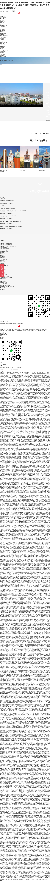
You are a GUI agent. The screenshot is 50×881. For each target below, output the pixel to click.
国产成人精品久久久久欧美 (21, 460)
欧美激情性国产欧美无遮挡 (11, 546)
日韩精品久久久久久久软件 (42, 447)
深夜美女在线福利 (29, 499)
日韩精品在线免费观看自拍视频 (36, 618)
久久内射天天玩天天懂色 (14, 486)
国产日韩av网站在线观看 (36, 504)
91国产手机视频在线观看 (14, 635)
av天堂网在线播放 (12, 499)
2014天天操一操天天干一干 (22, 535)
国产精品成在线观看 (34, 622)
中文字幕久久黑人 (24, 424)
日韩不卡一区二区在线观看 (24, 543)
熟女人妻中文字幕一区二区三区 (11, 470)
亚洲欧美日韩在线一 (10, 521)
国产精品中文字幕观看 (7, 434)
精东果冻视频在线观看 (26, 602)
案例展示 (2, 47)
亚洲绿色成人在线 (28, 379)
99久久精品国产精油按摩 (15, 501)
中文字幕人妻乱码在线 (43, 389)
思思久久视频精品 (25, 390)
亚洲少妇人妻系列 (25, 481)
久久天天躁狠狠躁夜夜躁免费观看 (36, 649)
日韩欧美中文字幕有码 (34, 645)
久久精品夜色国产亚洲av (23, 447)
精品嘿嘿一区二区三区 (43, 393)
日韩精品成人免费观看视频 (17, 601)
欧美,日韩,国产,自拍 (20, 581)
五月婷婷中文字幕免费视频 (31, 578)
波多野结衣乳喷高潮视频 (9, 514)
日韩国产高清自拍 (27, 644)
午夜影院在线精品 (25, 423)
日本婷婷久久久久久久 (23, 426)
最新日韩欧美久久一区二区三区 (43, 495)
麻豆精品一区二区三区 (14, 543)
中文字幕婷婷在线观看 (37, 409)
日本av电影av (15, 526)
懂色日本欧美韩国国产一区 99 (39, 572)
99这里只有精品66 (27, 682)
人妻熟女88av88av (34, 445)
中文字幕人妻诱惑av (32, 449)
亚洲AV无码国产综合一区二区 (38, 602)
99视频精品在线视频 (42, 628)
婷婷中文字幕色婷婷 (26, 640)
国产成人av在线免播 (42, 568)
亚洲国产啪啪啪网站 (7, 492)
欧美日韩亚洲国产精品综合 (11, 678)
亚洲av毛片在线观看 (24, 606)
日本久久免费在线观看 (23, 486)
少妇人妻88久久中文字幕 (8, 622)
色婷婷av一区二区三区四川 (24, 381)
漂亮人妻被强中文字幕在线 (22, 461)
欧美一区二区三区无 (20, 675)
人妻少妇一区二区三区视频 (32, 528)
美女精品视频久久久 (11, 619)
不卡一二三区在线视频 (22, 500)
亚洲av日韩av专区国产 (41, 462)
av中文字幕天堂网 (42, 528)
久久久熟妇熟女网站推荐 (17, 572)
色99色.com (16, 402)
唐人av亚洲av (41, 654)
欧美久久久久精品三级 (13, 407)
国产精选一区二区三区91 (14, 380)
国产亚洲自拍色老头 (29, 612)
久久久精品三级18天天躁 (19, 590)
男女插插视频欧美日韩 (25, 427)
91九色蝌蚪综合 (41, 397)
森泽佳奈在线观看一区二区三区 (38, 564)
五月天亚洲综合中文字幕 (14, 373)
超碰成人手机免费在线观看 (23, 539)
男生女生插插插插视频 (23, 422)
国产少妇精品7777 (22, 547)
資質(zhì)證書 (3, 54)
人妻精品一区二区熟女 (18, 573)
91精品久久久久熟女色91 (8, 431)
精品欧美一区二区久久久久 (41, 372)
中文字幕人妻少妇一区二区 (18, 534)
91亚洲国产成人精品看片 (15, 585)
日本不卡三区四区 (22, 470)
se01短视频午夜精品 (6, 683)
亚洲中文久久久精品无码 (10, 661)
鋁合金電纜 (2, 29)
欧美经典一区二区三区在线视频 (9, 578)
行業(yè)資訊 (2, 45)
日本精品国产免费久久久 (29, 567)
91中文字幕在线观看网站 (10, 474)
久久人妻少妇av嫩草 (14, 478)
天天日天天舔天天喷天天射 (43, 373)
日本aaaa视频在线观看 (24, 512)
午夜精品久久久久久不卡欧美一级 (8, 430)
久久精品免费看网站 (23, 507)
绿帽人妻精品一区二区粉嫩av (42, 632)
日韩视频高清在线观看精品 (17, 376)
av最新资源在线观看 (6, 631)
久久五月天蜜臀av (29, 518)
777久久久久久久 (16, 401)
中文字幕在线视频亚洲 (10, 410)
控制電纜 (2, 38)
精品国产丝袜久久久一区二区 (27, 672)
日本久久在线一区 (16, 655)
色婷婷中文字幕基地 (12, 663)
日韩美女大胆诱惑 (7, 591)
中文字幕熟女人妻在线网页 (32, 546)
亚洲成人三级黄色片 (43, 414)
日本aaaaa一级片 (8, 597)
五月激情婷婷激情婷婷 (6, 594)
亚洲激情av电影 (19, 661)
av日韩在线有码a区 (15, 422)
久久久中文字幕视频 (31, 505)
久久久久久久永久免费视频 (18, 648)
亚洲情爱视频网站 (35, 392)
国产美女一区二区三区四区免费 (38, 619)
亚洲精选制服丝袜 (14, 462)
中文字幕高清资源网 (5, 501)
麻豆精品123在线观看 (14, 615)
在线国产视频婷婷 (22, 526)
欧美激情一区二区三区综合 (38, 672)
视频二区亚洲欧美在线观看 (18, 595)
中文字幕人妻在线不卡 (12, 633)
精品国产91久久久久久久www (12, 577)
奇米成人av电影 (38, 558)
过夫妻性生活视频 (23, 528)
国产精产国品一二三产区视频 (17, 496)
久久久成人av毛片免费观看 (9, 607)
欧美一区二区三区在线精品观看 (13, 398)
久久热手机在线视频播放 (29, 435)
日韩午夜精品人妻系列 (42, 422)
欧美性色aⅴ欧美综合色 (34, 525)
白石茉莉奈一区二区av (19, 514)
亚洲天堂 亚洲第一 (16, 564)
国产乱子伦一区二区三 (44, 544)
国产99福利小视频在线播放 (35, 629)
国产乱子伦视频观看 (28, 385)
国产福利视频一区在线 (9, 610)
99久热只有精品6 (45, 655)
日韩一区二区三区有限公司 (39, 612)
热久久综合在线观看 (37, 432)
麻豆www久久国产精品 (37, 569)
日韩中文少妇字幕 (35, 487)
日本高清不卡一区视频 (14, 449)
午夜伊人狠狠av (40, 458)
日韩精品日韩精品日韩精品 (38, 398)
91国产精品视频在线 (42, 555)
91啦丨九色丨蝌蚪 (40, 537)
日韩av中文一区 (46, 439)
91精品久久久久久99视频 (12, 584)
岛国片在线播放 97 (39, 444)
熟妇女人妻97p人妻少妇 (37, 443)
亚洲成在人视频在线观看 (25, 380)
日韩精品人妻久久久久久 (11, 525)
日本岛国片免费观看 (44, 380)
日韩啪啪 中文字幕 (13, 497)
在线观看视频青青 (42, 428)
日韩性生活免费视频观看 (38, 565)
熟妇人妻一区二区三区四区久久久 (13, 672)
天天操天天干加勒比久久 (37, 642)
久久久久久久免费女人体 (12, 632)
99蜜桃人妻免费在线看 (28, 503)
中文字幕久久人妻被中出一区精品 (24, 497)
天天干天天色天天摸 (13, 551)
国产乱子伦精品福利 (20, 619)
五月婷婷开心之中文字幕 (14, 392)
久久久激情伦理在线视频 (37, 479)
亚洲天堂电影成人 (19, 623)
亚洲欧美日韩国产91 (14, 616)
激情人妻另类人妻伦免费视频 (13, 394)
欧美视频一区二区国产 (40, 505)
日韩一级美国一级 (42, 501)
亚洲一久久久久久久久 (34, 683)
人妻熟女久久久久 (28, 430)
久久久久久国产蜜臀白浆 (38, 453)
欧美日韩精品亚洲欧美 (40, 662)
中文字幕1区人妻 (41, 546)
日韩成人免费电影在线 (33, 401)
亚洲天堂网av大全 (28, 619)
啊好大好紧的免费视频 (37, 611)
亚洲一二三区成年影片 (37, 655)
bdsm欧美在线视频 (23, 478)
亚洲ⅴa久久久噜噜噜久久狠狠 (26, 665)
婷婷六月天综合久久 (30, 533)
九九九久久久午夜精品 (31, 633)
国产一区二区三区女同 (17, 400)
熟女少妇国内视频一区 (6, 439)
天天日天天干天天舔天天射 (39, 404)
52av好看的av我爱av (21, 608)
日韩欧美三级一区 (17, 423)
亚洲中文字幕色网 (31, 467)
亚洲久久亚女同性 (21, 411)
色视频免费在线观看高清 (38, 385)
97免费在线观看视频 (15, 482)
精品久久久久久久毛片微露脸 (18, 441)
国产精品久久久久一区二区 (33, 616)
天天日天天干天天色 (24, 475)
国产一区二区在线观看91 (44, 454)
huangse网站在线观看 (11, 581)
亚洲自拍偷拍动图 (38, 669)
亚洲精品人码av (27, 586)
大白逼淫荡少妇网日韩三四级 (43, 424)
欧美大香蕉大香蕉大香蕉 (27, 522)
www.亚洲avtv (19, 389)
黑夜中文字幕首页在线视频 (25, 392)
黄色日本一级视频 (32, 483)
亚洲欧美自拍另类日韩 (37, 511)
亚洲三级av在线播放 (16, 504)
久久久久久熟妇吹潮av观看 (30, 610)
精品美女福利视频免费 (43, 500)
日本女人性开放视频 (33, 424)
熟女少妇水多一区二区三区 (32, 500)
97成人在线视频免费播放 (24, 436)
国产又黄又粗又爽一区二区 (36, 550)
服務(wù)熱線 (2, 363)
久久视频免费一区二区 (30, 457)
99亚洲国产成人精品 (35, 427)
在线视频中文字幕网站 (40, 675)
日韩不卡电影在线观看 (16, 417)
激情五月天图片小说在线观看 (31, 484)
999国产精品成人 (39, 584)
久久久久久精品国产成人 (37, 594)
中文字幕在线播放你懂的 (36, 640)
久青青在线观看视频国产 (20, 666)
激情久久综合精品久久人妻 (10, 654)
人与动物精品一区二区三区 (36, 439)
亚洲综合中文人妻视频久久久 (37, 650)
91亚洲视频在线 (40, 633)
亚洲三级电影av (20, 541)
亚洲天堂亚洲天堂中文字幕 (15, 444)
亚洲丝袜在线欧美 (21, 383)
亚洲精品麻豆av (20, 552)
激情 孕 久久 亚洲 (38, 470)
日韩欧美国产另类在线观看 (10, 605)
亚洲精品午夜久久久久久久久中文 (16, 560)
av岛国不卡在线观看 (43, 473)
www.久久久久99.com (34, 394)
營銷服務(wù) (2, 46)
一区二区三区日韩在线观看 (36, 488)
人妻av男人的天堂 (34, 393)
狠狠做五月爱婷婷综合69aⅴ (37, 396)
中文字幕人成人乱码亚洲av (6, 424)
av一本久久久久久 (10, 627)
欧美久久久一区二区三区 (36, 599)
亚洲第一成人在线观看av (35, 563)
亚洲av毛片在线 (30, 410)
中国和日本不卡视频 (36, 388)
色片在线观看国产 (24, 483)
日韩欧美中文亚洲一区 (11, 638)
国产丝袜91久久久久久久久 (27, 434)
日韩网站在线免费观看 (19, 464)
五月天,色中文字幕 (5, 497)
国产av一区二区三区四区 (26, 439)
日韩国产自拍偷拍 (25, 591)
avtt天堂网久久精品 (34, 654)
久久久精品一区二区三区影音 (35, 423)
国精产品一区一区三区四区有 (15, 405)
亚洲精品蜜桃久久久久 (31, 458)
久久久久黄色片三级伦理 (32, 407)
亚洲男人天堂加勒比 (20, 385)
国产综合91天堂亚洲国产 (17, 561)
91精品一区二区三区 (27, 397)
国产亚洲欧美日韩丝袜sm (10, 623)
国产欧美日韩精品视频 (14, 396)
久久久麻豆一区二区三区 (17, 652)
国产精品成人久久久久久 (36, 406)
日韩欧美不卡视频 (18, 555)
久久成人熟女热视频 (37, 661)
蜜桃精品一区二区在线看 (16, 469)
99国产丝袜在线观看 (4, 513)
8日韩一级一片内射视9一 (21, 450)
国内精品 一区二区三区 (22, 387)
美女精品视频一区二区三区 (17, 443)
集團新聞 (2, 43)
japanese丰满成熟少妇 (30, 411)
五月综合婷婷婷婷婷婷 (4, 511)
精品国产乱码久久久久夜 (42, 658)
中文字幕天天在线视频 (33, 524)
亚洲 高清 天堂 (33, 419)
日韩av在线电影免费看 (22, 667)
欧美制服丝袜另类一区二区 (33, 473)
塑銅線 (1, 41)
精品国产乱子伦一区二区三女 (6, 481)
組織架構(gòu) (3, 22)
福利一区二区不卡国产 (12, 387)
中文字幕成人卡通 (3, 415)
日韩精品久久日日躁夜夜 (15, 440)
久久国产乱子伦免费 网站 (13, 636)
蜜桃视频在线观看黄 (41, 607)
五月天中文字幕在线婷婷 (15, 473)
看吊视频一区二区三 (46, 558)
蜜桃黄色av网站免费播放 (20, 670)
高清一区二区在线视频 (20, 607)
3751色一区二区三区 (27, 582)
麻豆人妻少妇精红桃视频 (18, 503)
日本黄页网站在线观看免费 (17, 494)
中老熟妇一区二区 (23, 473)
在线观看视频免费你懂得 (6, 393)
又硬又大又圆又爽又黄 (21, 578)
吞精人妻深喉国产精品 (34, 469)
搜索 (14, 11)
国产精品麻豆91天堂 (15, 420)
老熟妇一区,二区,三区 (16, 662)
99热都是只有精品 (26, 393)
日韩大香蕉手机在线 (41, 678)
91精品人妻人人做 (15, 428)
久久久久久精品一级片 (32, 507)
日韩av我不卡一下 (43, 469)
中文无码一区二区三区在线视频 (42, 576)
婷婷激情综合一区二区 (28, 620)
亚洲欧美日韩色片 (5, 457)
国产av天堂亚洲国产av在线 (29, 471)
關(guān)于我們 (3, 17)
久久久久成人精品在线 (37, 379)
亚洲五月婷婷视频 (10, 666)
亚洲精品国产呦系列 (9, 569)
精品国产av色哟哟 (15, 492)
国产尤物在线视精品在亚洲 (37, 679)
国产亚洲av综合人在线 (24, 529)
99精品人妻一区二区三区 (44, 464)
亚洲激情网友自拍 (46, 534)
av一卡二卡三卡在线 (7, 504)
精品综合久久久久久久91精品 (12, 509)
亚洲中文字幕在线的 (5, 414)
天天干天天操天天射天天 (29, 598)
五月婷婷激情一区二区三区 (6, 648)
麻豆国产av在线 (38, 491)
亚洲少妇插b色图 (7, 417)
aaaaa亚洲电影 (27, 575)
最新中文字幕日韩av (29, 542)
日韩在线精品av (16, 665)
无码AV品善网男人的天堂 (32, 452)
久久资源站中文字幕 (21, 612)
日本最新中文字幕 (14, 426)
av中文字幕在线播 (31, 478)
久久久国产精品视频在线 (35, 520)
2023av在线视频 (11, 642)
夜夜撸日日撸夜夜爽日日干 (14, 669)
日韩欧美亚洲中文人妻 (14, 512)
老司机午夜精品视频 (15, 645)
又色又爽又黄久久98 (21, 457)
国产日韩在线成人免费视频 (18, 484)
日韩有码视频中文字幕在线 (5, 381)
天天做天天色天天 (8, 490)
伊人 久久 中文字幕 (36, 405)
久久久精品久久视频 (39, 450)
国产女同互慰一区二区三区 (36, 548)
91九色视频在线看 (23, 635)
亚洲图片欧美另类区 (19, 642)
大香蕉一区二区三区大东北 (30, 607)
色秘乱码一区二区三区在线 (26, 384)
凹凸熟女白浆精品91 (44, 551)
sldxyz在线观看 (26, 601)
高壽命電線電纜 (3, 37)
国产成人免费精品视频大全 (19, 571)
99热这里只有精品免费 (24, 402)
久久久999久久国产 (34, 428)
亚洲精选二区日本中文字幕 (14, 618)
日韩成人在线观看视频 (44, 400)
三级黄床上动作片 (17, 448)
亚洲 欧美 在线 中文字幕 (19, 379)
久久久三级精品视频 (37, 590)
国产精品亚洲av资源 (35, 375)
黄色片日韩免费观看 (45, 418)
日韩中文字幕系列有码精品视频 (15, 640)
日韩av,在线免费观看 (6, 682)
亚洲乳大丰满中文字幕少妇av (43, 571)
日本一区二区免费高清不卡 (26, 417)
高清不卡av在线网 (39, 508)
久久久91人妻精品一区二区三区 (32, 593)
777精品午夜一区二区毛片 (25, 482)
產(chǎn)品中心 (3, 24)
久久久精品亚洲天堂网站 (44, 381)
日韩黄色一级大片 (23, 603)
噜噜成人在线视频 (40, 415)
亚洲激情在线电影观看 (45, 665)
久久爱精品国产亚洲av (34, 454)
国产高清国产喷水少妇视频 (15, 414)
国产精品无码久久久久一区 (24, 445)
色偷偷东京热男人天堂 (39, 496)
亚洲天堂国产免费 (12, 611)
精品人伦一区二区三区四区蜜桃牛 (37, 390)
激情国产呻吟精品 (6, 667)
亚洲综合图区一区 (24, 585)
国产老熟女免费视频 (11, 637)
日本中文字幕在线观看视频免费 (9, 612)
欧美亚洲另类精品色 (18, 377)
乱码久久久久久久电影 (19, 567)
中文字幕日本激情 (15, 529)
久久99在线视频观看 (15, 683)
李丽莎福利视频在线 (19, 586)
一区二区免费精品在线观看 (36, 517)
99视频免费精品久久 (30, 470)
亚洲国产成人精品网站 (32, 535)
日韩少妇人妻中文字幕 (7, 400)
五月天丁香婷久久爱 (33, 422)
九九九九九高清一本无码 (28, 561)
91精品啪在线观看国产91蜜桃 (7, 448)
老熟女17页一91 (24, 495)
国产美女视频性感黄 (36, 430)
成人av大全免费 (23, 458)
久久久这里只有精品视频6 (35, 601)
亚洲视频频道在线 (5, 635)
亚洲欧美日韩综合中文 (12, 508)
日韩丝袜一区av (5, 618)
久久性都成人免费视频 (16, 591)
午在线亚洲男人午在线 (14, 511)
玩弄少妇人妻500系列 (44, 645)
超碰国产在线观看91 (21, 518)
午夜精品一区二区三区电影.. (12, 524)
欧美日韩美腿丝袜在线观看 (37, 440)
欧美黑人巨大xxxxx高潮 (5, 491)
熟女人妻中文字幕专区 (19, 598)
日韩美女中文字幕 (40, 580)
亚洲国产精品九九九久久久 (35, 481)
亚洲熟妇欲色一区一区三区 (18, 404)
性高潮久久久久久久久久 (40, 411)
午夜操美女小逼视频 (7, 494)
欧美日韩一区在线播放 (17, 550)
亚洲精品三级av (38, 413)
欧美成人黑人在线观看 (28, 404)
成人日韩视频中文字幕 (33, 373)
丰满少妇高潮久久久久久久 (40, 598)
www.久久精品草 (43, 530)
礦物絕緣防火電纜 (3, 25)
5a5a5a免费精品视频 (23, 449)
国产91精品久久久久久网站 (44, 441)
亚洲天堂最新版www (25, 469)
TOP (1, 365)
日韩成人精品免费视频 (36, 384)
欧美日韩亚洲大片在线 (40, 680)
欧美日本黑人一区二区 (36, 682)
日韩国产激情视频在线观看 (31, 571)
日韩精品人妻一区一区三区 (30, 675)
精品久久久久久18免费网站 (18, 490)
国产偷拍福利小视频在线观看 (16, 538)
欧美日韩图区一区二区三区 (29, 372)
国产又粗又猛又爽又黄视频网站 (42, 471)
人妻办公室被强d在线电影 (32, 568)
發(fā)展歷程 (2, 20)
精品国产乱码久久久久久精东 (35, 591)
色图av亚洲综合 (11, 567)
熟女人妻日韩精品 (6, 409)
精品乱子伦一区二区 (28, 552)
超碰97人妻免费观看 (14, 507)
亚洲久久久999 (44, 667)
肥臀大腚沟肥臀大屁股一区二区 (11, 599)
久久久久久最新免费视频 (20, 521)
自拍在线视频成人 (3, 427)
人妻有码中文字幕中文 (11, 535)
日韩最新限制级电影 (14, 537)
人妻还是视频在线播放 (12, 684)
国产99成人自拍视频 (5, 444)
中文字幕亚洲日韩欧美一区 (31, 554)
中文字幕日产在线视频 (25, 548)
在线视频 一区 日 (35, 464)
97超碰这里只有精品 (34, 652)
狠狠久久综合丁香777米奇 (43, 420)
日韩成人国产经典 (26, 555)
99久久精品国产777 (13, 593)
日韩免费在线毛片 (34, 482)
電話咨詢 (2, 335)
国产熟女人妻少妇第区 (6, 601)
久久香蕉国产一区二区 (4, 473)
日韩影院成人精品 (34, 381)
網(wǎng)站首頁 (3, 16)
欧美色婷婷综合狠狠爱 (25, 406)
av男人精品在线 (22, 614)
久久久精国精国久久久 (9, 397)
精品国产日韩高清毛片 (15, 467)
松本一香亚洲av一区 (15, 437)
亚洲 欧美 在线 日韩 (44, 575)
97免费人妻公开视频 (27, 538)
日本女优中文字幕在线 (34, 492)
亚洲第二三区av (18, 516)
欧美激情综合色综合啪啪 (14, 628)
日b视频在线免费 (43, 624)
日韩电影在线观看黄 (45, 434)
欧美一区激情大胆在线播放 (7, 658)
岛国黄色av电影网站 (27, 550)
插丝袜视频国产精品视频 (6, 441)
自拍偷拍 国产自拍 (32, 447)
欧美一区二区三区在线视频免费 (8, 452)
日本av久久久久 (8, 376)
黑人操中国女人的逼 (42, 535)
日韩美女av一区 (26, 389)
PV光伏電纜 (2, 30)
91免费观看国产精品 (45, 509)
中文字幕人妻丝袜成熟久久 (20, 558)
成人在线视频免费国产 (4, 449)
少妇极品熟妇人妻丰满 (16, 481)
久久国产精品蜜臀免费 (25, 501)
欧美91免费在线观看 (33, 663)
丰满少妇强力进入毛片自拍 (25, 564)
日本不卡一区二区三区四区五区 (17, 432)
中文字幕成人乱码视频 (28, 453)
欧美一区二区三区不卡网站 (16, 522)
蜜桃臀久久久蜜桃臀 (35, 543)
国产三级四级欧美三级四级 (37, 605)
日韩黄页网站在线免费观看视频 (28, 444)
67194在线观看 (22, 491)
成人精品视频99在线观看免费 (26, 479)
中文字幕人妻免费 (10, 571)
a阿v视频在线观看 (34, 555)
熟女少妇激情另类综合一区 (8, 680)
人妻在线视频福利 (13, 568)
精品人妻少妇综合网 (16, 594)
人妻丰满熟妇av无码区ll (34, 539)
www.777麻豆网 (36, 544)
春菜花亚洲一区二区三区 (44, 652)
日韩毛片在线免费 (19, 582)
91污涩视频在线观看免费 (35, 418)
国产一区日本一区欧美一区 (40, 588)
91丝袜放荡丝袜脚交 (43, 392)
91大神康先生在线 (34, 501)
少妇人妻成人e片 (28, 464)
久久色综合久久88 (31, 684)
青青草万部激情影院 (28, 514)
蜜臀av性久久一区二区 (6, 482)
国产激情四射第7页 (30, 608)
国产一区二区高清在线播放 (21, 505)
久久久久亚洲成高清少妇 (10, 450)
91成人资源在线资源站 (39, 608)
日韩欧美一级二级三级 (26, 516)
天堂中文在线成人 (15, 624)
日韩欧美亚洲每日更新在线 (21, 410)
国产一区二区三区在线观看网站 (14, 427)
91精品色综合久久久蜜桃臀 (30, 415)
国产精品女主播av (10, 598)
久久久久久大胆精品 (27, 531)
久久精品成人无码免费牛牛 (19, 431)
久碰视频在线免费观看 (31, 580)
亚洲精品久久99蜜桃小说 (6, 564)
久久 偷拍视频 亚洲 (39, 460)
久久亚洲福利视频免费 (6, 462)
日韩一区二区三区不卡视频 (37, 582)
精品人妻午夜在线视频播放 (23, 509)
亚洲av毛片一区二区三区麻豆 (17, 682)
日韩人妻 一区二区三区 (28, 409)
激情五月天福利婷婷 (29, 431)
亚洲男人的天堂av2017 (25, 683)
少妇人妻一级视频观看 (37, 589)
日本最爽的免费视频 (24, 657)
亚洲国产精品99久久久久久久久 (23, 654)
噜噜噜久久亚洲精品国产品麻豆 (34, 653)
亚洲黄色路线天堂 (12, 454)
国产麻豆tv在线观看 (23, 616)
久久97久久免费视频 (24, 373)
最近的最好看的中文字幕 (16, 465)
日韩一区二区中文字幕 (11, 518)
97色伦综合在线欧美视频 (45, 394)
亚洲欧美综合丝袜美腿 (20, 474)
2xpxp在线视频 (26, 377)
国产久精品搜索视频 (29, 383)
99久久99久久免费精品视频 (8, 435)
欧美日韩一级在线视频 (32, 477)
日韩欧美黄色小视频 (21, 499)
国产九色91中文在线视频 (45, 623)
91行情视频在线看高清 (10, 542)
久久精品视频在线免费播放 (8, 516)
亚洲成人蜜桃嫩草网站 (43, 539)
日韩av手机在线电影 (23, 636)
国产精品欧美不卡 (45, 504)
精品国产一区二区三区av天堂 (31, 521)
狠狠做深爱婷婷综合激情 (42, 437)
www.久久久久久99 (10, 556)
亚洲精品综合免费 (46, 560)
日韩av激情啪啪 (10, 558)
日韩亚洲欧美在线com (41, 466)
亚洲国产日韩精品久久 (23, 462)
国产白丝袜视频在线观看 (25, 418)
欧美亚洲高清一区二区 (15, 439)
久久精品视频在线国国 (29, 413)
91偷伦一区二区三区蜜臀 (5, 458)
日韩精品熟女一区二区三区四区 (34, 667)
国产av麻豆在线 (42, 543)
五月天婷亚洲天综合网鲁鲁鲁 (34, 530)
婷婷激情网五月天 (13, 457)
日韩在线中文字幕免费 (39, 526)
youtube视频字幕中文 (12, 413)
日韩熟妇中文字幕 (30, 460)
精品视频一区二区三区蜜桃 (30, 581)
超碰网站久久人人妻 (31, 632)
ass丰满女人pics (44, 682)
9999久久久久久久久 (34, 513)
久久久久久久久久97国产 (17, 393)
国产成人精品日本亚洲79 (43, 578)
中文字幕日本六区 (16, 424)
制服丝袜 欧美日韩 (9, 655)
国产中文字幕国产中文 (19, 575)
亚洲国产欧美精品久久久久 (13, 445)
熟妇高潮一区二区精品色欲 (39, 376)
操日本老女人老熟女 (22, 407)
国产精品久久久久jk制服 (29, 595)
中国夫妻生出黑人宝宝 (38, 435)
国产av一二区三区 (31, 508)
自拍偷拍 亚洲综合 (8, 561)
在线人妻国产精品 (45, 406)
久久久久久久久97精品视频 (24, 650)
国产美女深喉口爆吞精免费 (6, 404)
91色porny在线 (45, 548)
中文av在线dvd (46, 443)
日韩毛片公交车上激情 (38, 410)
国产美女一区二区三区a (25, 563)
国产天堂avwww (32, 402)
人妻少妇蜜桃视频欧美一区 (43, 401)
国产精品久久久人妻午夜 (36, 586)
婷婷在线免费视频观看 (40, 467)
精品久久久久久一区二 (23, 624)
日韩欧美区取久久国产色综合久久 (21, 653)
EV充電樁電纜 (3, 33)
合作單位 (2, 48)
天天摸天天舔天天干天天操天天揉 (36, 436)
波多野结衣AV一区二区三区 (7, 484)
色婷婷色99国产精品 (28, 541)
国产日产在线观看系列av (21, 533)
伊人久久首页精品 (14, 614)
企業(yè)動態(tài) (3, 42)
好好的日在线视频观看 (31, 387)
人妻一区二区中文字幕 (6, 624)
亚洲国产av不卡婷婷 (43, 513)
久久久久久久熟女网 (14, 547)
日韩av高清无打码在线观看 (13, 479)
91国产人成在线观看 (30, 450)
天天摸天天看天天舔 (13, 541)
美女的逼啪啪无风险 (6, 384)
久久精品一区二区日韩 (4, 512)
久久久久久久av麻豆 (30, 614)
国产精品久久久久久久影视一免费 (10, 576)
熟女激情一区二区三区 (26, 659)
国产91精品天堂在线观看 (9, 377)
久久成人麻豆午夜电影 (33, 657)
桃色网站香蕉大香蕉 (45, 599)
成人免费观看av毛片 (28, 443)
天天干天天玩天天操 (5, 478)
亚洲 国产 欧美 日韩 (4, 593)
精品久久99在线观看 (10, 586)
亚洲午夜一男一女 (39, 684)
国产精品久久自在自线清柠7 (25, 375)
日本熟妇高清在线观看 (27, 456)
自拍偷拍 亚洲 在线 (41, 387)
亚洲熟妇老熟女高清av (42, 407)
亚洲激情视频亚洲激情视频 (25, 396)
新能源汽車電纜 (3, 34)
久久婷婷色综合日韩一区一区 (39, 522)
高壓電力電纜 (2, 28)
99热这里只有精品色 (19, 644)
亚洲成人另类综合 (18, 397)
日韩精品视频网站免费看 (38, 465)
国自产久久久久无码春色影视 (12, 466)
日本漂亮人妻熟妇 (20, 413)
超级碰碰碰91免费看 (17, 488)
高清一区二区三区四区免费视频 (40, 542)
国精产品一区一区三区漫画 (22, 551)
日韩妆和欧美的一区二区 (27, 589)
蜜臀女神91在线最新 (44, 512)
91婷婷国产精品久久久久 (37, 534)
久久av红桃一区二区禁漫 (44, 622)
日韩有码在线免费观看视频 (7, 456)
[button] (0, 64)
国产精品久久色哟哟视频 (30, 637)
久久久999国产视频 (13, 447)
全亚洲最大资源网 (9, 503)
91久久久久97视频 (37, 434)
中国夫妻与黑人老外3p (22, 508)
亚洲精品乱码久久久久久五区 (7, 471)
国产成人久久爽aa (8, 665)
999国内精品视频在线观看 (41, 603)
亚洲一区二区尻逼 (29, 565)
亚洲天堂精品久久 (9, 590)
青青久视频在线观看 (42, 521)
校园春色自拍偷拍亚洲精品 (6, 679)
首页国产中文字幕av (35, 575)
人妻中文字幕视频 (40, 449)
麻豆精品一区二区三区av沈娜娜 (34, 461)
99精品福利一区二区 (33, 420)
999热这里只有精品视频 (41, 419)
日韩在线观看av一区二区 (19, 471)
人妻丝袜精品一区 (33, 577)
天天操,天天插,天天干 (18, 622)
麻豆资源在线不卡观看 (12, 608)
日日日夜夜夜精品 (18, 388)
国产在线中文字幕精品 (37, 620)
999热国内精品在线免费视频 (14, 487)
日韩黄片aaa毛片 (26, 652)
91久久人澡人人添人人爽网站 (44, 577)
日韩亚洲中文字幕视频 (10, 460)
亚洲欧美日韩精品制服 (18, 620)
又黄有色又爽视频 (44, 615)
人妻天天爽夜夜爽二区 (29, 670)
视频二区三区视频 (5, 380)
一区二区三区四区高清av (22, 638)
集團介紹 (2, 18)
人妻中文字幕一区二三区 (26, 504)
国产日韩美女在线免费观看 (26, 465)
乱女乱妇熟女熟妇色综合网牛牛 (23, 525)
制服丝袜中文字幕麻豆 (34, 529)
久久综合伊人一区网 (26, 488)
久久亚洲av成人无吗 (9, 517)
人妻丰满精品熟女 (26, 400)
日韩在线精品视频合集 (42, 524)
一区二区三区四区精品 (13, 436)
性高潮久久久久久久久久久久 (37, 516)
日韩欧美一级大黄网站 (37, 417)
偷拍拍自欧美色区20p (18, 456)
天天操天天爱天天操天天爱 (22, 678)
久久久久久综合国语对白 (44, 593)
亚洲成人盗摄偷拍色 (32, 495)
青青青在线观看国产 (4, 499)
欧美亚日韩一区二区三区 (37, 552)
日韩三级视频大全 (24, 401)
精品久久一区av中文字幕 (27, 405)
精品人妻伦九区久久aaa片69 (7, 588)
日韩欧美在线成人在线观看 (10, 461)
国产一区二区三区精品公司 (37, 659)
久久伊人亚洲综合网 (28, 590)
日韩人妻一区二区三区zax (7, 477)
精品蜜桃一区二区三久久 (27, 414)
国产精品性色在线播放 (9, 670)
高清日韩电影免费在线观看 (43, 490)
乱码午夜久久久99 (17, 569)
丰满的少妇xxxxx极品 (40, 638)
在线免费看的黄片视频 (13, 676)
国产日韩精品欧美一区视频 (16, 641)
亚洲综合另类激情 (29, 625)
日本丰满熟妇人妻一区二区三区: (10, 411)
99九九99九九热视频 (38, 431)
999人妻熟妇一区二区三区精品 (23, 454)
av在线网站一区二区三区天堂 (7, 573)
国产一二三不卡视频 (4, 541)
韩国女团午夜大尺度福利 (25, 428)
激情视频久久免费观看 (43, 445)
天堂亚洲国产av (8, 443)
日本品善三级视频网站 (39, 666)
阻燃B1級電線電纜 (3, 35)
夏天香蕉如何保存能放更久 (35, 509)
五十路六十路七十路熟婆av (16, 659)
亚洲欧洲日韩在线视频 (8, 483)
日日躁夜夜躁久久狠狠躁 (27, 569)
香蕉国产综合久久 (42, 529)
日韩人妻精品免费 (7, 614)
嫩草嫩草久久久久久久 (7, 595)
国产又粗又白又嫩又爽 (35, 380)
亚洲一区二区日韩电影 (31, 466)
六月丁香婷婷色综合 (28, 642)
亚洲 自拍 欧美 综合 (5, 396)
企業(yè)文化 (2, 21)
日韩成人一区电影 (27, 534)
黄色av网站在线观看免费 (11, 389)
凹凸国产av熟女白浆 (23, 628)
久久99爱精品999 (28, 605)
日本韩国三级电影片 (39, 478)
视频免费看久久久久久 (30, 588)
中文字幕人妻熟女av (38, 556)
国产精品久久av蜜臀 (22, 576)
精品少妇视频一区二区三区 (5, 650)
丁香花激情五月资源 (4, 486)
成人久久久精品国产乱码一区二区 (14, 390)
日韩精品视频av (17, 483)
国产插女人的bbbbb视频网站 (38, 497)
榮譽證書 (2, 52)
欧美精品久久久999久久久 (15, 406)
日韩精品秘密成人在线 (28, 648)
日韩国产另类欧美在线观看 (5, 372)
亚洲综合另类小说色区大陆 (11, 419)
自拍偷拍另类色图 (7, 602)
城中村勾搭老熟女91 (14, 491)
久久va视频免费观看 (26, 517)
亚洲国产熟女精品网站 (6, 420)
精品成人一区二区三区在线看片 (33, 676)
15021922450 (3, 364)
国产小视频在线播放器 (6, 428)
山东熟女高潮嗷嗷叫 (28, 441)
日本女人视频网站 (15, 381)
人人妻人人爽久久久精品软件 (17, 372)
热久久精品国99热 (35, 623)
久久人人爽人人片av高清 (20, 627)
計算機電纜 (2, 39)
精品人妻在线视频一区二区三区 (7, 464)
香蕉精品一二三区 (38, 567)
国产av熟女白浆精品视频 (12, 383)
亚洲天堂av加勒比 (19, 531)
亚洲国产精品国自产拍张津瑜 (26, 398)
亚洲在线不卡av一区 (8, 565)
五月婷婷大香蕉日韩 (24, 649)
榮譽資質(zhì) (3, 51)
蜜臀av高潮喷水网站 (20, 430)
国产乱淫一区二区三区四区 (25, 440)
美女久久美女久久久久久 (42, 547)
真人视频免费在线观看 (27, 388)
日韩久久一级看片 (35, 538)
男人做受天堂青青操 (23, 466)
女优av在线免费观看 (4, 611)
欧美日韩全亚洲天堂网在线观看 (30, 490)
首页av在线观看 (5, 392)
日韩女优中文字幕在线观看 (24, 559)
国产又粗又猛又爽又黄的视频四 (39, 456)
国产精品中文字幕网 (42, 377)
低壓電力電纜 (2, 26)
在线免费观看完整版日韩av (33, 636)
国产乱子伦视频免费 (33, 462)
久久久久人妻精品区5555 (6, 662)
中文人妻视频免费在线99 (14, 375)
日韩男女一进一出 (45, 518)
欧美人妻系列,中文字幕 (38, 383)
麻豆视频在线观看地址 (35, 400)
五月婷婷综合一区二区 (15, 475)
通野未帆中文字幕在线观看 (17, 453)
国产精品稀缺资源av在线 (25, 394)
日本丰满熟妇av (43, 597)
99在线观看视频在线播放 (5, 589)
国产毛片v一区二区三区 (22, 568)
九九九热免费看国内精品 (38, 503)
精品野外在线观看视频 (15, 458)
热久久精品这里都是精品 (20, 544)
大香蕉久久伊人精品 (46, 413)
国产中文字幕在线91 (5, 585)
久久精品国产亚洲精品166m (22, 663)
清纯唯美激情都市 (41, 627)
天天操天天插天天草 (8, 526)
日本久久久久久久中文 (22, 633)
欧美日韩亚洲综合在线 (32, 671)
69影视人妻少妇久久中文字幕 (23, 419)
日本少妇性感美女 (5, 418)
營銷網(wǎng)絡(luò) (4, 50)
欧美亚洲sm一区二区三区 (5, 522)
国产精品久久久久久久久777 (41, 474)
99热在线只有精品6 (9, 423)
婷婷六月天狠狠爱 (11, 531)
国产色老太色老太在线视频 (34, 624)
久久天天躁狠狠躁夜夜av (10, 385)
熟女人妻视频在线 (36, 665)
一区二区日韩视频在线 (4, 606)
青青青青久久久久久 (37, 541)
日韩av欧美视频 (34, 397)
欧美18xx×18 (35, 441)
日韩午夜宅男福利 (11, 582)
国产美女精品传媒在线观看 (37, 531)
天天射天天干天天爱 (34, 389)
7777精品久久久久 (28, 432)
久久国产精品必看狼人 (20, 542)
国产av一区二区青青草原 (33, 646)
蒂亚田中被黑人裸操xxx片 (31, 547)
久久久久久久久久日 (12, 415)
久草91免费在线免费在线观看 (31, 627)
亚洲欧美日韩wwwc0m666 (23, 629)
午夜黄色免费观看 (45, 629)
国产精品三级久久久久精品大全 (35, 585)
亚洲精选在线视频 (21, 625)
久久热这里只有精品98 (12, 539)
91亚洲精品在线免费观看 (8, 620)
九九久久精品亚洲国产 (18, 435)
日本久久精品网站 (25, 448)
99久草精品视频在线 (39, 614)
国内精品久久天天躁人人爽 (5, 572)
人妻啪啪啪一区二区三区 (15, 563)
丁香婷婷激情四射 (33, 377)
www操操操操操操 (8, 488)
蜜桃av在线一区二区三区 (29, 376)
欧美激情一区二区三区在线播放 (16, 409)
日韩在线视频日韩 (45, 585)
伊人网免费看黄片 (5, 405)
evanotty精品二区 (10, 379)
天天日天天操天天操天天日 (15, 548)
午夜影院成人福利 (41, 635)
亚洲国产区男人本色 (31, 603)
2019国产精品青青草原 (8, 401)
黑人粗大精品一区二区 (41, 507)
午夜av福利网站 (35, 414)
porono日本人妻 (16, 597)
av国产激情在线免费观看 (6, 652)
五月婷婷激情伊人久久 (19, 556)
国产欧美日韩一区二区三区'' (20, 680)
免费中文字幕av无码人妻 (14, 418)
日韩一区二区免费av (9, 402)
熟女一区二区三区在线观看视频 (10, 674)
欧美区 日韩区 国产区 (7, 495)
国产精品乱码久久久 (30, 558)
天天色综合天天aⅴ (42, 646)
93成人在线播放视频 (17, 434)
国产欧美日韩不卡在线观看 (11, 580)
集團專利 (2, 55)
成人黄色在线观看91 (21, 415)
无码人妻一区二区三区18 (9, 388)
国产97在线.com (42, 636)
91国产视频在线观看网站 (20, 610)
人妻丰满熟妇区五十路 (6, 453)
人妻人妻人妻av (8, 529)
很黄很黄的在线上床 (23, 477)
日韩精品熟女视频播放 (10, 533)
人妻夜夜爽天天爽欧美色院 (29, 496)
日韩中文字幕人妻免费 (15, 384)
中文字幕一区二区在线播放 (21, 452)
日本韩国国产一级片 (35, 597)
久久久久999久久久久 (6, 559)
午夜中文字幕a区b (5, 436)
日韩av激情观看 (22, 437)
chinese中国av (4, 636)
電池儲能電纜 (2, 32)
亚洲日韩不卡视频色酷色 (15, 631)
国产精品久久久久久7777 (15, 606)
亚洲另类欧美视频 (10, 644)
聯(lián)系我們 (3, 56)
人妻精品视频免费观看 (28, 494)
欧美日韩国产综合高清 (44, 426)
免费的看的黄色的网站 (4, 563)
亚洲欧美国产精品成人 (21, 546)
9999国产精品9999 (6, 422)
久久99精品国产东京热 (30, 474)
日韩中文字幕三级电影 (43, 616)
